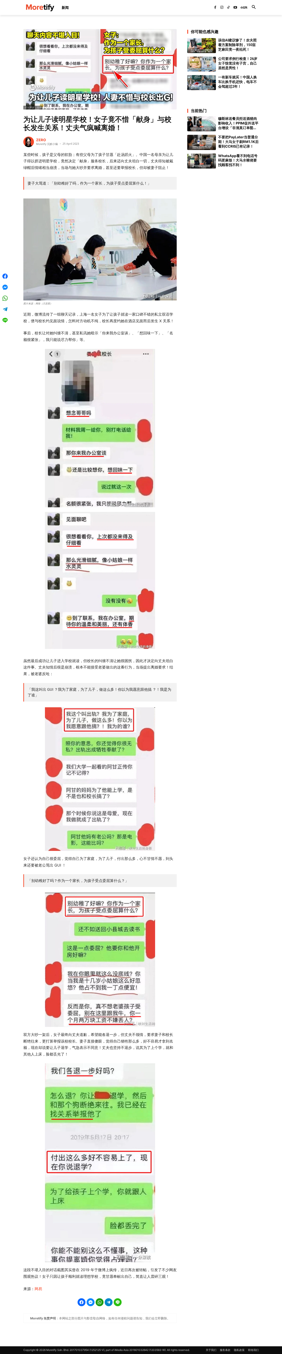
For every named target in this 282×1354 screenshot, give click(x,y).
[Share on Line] (118, 1302)
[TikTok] (228, 7)
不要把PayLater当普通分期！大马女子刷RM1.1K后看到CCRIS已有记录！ (238, 141)
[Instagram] (222, 7)
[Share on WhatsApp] (100, 1302)
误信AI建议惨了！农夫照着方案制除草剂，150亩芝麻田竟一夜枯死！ (237, 45)
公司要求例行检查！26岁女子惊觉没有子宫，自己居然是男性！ (237, 63)
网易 (38, 1289)
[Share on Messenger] (91, 1302)
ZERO (41, 140)
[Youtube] (235, 7)
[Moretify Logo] (40, 7)
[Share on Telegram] (109, 1302)
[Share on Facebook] (81, 1302)
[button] (254, 7)
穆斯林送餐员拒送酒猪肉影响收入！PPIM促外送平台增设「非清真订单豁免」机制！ (238, 123)
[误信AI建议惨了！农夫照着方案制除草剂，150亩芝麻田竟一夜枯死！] (201, 45)
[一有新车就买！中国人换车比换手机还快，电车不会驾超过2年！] (201, 82)
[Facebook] (215, 7)
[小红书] (242, 7)
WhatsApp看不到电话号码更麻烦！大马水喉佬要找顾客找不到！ (238, 160)
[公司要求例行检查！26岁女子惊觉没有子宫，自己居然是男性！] (201, 64)
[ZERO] (28, 142)
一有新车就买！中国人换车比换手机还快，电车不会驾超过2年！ (237, 82)
